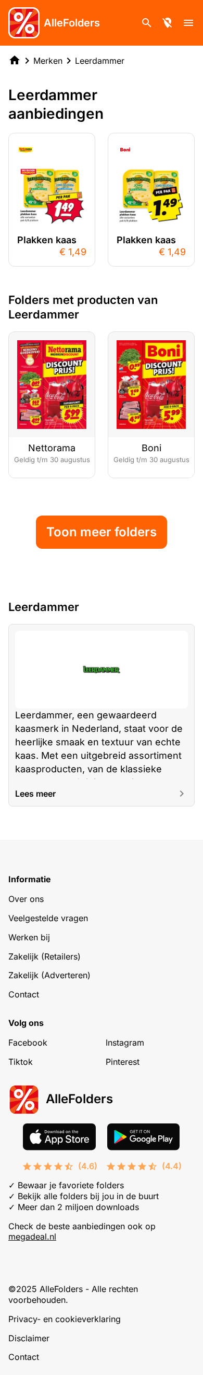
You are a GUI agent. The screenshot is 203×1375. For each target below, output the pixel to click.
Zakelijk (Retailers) (44, 956)
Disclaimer (28, 1338)
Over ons (26, 899)
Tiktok (20, 1062)
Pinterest (122, 1062)
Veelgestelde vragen (48, 918)
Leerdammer (99, 60)
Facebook (27, 1042)
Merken (47, 60)
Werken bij (29, 937)
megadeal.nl (32, 1236)
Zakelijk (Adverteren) (49, 975)
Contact (23, 994)
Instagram (125, 1042)
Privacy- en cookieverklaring (64, 1319)
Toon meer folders (101, 531)
